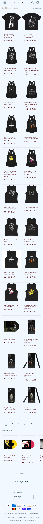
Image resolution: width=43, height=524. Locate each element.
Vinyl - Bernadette (9, 339)
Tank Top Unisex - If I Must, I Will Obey (10, 273)
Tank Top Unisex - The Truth (11, 240)
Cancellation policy (30, 520)
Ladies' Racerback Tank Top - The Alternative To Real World (10, 174)
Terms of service (22, 517)
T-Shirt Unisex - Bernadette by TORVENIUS (29, 36)
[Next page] (36, 423)
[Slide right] (26, 473)
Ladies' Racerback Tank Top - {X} (10, 103)
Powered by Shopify (20, 514)
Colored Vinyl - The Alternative (10, 456)
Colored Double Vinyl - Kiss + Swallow (27, 457)
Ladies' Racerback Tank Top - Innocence (31, 138)
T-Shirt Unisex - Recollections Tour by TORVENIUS (11, 36)
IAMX (12, 514)
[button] (4, 2)
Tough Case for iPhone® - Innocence (10, 374)
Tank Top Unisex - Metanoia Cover (30, 240)
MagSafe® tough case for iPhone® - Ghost (11, 408)
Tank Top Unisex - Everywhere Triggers (10, 208)
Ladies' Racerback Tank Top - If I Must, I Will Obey (10, 138)
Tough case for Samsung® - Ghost (30, 408)
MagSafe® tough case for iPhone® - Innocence (31, 341)
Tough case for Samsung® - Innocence (29, 375)
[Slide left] (16, 473)
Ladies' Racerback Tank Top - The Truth (10, 69)
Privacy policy (10, 517)
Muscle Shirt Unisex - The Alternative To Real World (31, 306)
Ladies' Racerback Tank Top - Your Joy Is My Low (31, 173)
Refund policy (33, 513)
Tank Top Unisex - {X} (31, 207)
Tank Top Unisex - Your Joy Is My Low (11, 306)
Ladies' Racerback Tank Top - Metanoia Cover (30, 104)
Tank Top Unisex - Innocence (30, 273)
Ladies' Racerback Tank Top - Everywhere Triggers (31, 70)
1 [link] (6, 424)
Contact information (15, 520)
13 (31, 424)
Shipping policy (35, 517)
